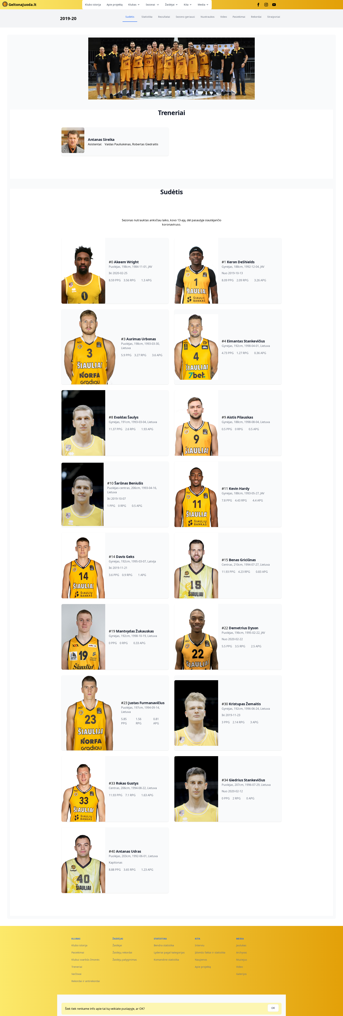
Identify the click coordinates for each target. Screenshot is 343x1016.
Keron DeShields (241, 261)
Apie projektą (115, 4)
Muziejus (241, 959)
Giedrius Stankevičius (247, 780)
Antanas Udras (128, 851)
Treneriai (76, 966)
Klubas (132, 4)
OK (273, 1008)
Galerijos (241, 974)
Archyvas (241, 952)
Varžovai (76, 974)
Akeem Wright (126, 261)
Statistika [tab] (146, 16)
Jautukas (241, 945)
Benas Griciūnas (242, 559)
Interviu (199, 945)
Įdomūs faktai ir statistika (210, 952)
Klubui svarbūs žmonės (85, 959)
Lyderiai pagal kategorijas (169, 952)
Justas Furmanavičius (146, 702)
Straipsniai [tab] (273, 16)
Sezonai (150, 4)
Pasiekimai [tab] (239, 16)
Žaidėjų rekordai (122, 952)
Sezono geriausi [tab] (185, 16)
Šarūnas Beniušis (128, 483)
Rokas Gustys (127, 783)
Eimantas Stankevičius (246, 341)
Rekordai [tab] (256, 16)
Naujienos (201, 959)
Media (201, 4)
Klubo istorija (93, 4)
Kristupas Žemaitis (245, 703)
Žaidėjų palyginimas (125, 959)
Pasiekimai (77, 952)
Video (239, 966)
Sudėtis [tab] (129, 16)
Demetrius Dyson (243, 628)
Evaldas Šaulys (126, 417)
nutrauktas (141, 220)
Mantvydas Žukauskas (135, 631)
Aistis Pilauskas (240, 417)
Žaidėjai (170, 4)
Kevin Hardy (239, 488)
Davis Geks (125, 556)
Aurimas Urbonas (141, 339)
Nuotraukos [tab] (208, 16)
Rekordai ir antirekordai (85, 981)
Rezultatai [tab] (164, 16)
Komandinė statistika (166, 959)
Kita (186, 4)
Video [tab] (223, 16)
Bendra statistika (164, 945)
